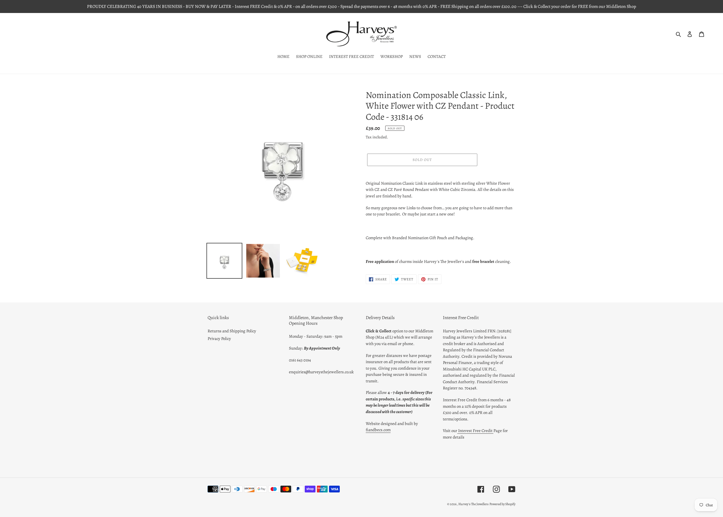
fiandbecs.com (378, 430)
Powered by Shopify (502, 504)
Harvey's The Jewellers (473, 504)
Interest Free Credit (475, 430)
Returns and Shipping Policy (232, 331)
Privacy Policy (219, 338)
